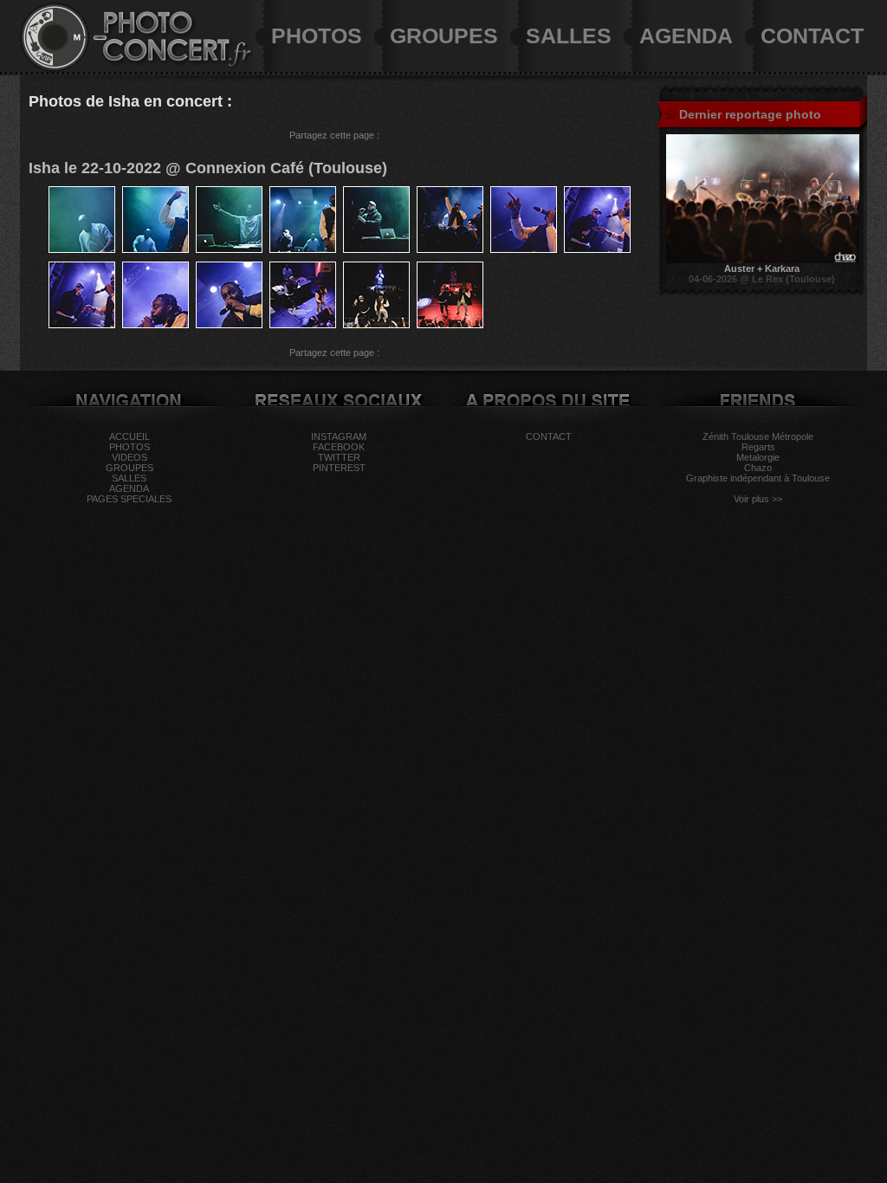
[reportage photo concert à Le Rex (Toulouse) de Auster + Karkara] (762, 260)
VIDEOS (129, 457)
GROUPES (444, 35)
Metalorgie (758, 457)
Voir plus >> (758, 499)
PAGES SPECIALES (129, 499)
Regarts (758, 447)
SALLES (569, 35)
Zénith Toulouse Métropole (757, 436)
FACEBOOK (339, 447)
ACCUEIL (129, 436)
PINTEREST (339, 467)
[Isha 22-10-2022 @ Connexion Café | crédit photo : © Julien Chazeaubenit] (82, 249)
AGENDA (686, 35)
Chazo (758, 467)
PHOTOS (316, 35)
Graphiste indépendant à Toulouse (758, 478)
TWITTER (339, 457)
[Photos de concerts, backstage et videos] (54, 68)
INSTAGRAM (338, 436)
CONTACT (812, 35)
